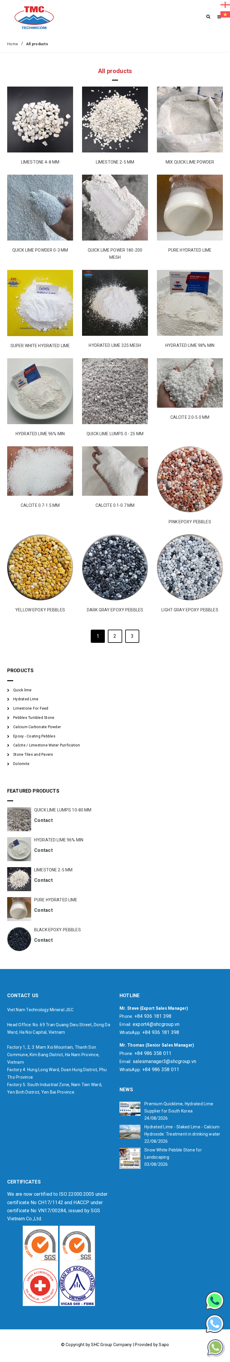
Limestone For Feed (31, 708)
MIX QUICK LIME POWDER (190, 162)
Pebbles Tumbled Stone (33, 718)
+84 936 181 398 (153, 1016)
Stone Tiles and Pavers (33, 754)
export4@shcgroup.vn (156, 1024)
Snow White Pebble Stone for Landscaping (173, 1154)
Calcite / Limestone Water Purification (46, 745)
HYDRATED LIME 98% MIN (189, 345)
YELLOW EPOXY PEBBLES (40, 609)
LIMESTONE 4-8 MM (40, 162)
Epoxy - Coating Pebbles (34, 736)
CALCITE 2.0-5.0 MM (190, 417)
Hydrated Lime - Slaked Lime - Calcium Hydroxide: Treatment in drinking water (182, 1130)
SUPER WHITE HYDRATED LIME (40, 345)
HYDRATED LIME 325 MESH (115, 345)
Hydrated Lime (25, 699)
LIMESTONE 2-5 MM (115, 162)
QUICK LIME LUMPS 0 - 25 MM (115, 433)
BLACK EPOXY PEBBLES (57, 929)
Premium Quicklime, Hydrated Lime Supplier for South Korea (178, 1107)
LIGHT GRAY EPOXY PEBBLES (189, 609)
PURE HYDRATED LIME (190, 250)
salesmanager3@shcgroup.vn (164, 1061)
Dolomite (21, 764)
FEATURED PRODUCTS (33, 791)
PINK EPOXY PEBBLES (190, 521)
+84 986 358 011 (153, 1053)
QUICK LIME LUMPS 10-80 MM (63, 810)
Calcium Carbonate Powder (37, 727)
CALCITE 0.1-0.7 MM (115, 505)
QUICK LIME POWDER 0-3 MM (40, 250)
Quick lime (22, 690)
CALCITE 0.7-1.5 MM (40, 505)
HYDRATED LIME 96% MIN (40, 433)
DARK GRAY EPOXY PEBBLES (115, 609)
